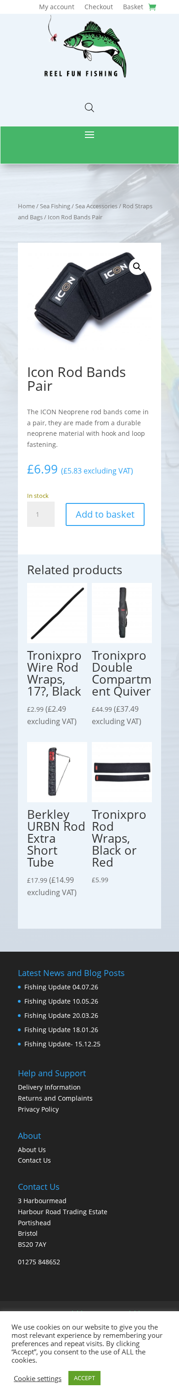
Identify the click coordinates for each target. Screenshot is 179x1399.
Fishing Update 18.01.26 (61, 1029)
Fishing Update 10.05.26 (61, 1001)
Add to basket (105, 514)
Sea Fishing (55, 206)
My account (56, 7)
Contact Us (34, 1160)
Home (26, 206)
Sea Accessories (96, 206)
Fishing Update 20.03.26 (61, 1015)
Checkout (98, 7)
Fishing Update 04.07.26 (61, 986)
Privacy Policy (38, 1109)
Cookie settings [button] (38, 1378)
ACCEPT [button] (84, 1378)
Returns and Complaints (55, 1098)
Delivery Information (49, 1087)
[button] (137, 266)
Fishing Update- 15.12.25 (62, 1043)
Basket (133, 7)
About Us (32, 1149)
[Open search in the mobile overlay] (89, 107)
